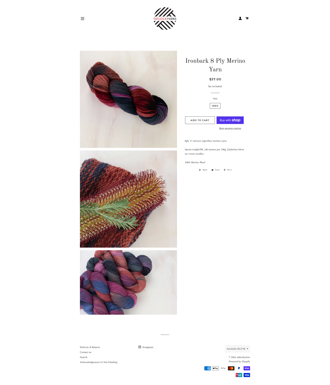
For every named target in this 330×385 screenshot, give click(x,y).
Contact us (85, 352)
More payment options (230, 128)
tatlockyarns (243, 357)
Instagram (147, 347)
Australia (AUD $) (236, 348)
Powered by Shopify (239, 361)
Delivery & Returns (90, 347)
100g (215, 105)
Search (83, 357)
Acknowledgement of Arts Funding (98, 362)
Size (215, 98)
